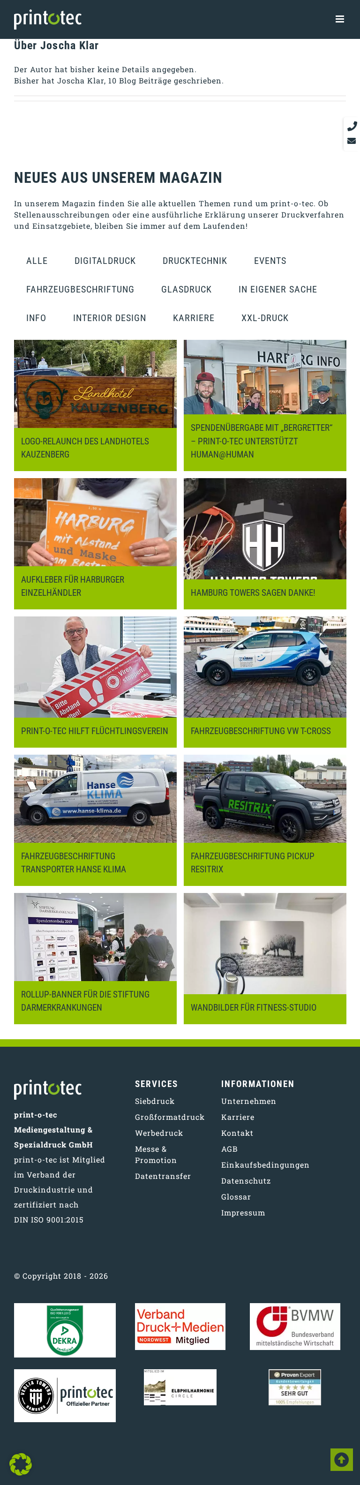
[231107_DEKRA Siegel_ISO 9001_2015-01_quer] (65, 1307)
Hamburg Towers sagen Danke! (253, 592)
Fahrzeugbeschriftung (80, 289)
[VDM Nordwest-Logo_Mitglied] (180, 1307)
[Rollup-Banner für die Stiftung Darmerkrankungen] (95, 958)
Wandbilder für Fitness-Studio (253, 1007)
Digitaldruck (105, 260)
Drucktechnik (195, 260)
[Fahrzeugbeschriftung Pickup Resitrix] (265, 820)
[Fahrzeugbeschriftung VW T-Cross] (265, 682)
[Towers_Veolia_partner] (65, 1373)
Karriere (194, 317)
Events (270, 260)
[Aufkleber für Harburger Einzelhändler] (95, 543)
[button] (20, 1464)
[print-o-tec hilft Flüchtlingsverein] (95, 682)
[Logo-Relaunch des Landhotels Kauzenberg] (95, 405)
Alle (37, 260)
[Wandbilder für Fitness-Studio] (265, 958)
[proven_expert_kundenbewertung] (295, 1373)
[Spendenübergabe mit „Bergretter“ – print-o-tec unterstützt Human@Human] (265, 405)
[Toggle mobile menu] (341, 16)
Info (36, 317)
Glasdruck (186, 289)
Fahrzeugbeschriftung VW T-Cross (261, 731)
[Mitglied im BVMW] (295, 1307)
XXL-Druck (265, 317)
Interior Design (109, 317)
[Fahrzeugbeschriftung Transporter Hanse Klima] (95, 820)
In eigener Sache (278, 289)
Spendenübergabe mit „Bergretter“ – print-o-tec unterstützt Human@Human (261, 441)
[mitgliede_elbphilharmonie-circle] (180, 1373)
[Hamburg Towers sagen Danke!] (265, 543)
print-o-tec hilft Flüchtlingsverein (94, 731)
